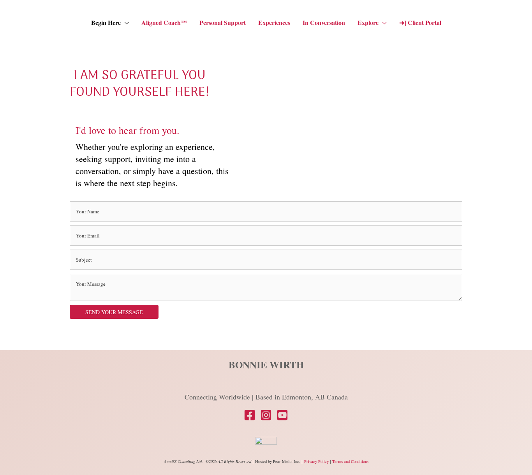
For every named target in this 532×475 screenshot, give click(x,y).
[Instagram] (266, 415)
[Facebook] (249, 415)
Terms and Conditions (350, 461)
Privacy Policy (317, 461)
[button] (125, 22)
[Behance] (282, 415)
